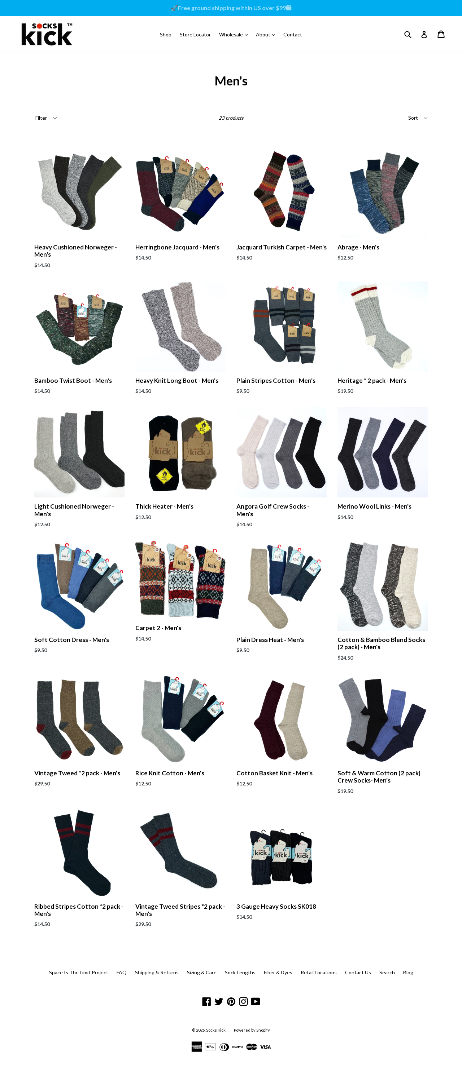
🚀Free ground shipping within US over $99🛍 (231, 7)
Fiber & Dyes (278, 972)
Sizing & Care (202, 972)
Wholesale (235, 34)
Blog (408, 972)
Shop (165, 34)
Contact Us (358, 972)
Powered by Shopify (252, 1030)
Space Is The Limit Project (78, 972)
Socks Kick (216, 1030)
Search (387, 972)
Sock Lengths (240, 972)
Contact (292, 34)
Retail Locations (319, 972)
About (267, 34)
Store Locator (195, 34)
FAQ (122, 972)
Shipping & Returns (157, 972)
